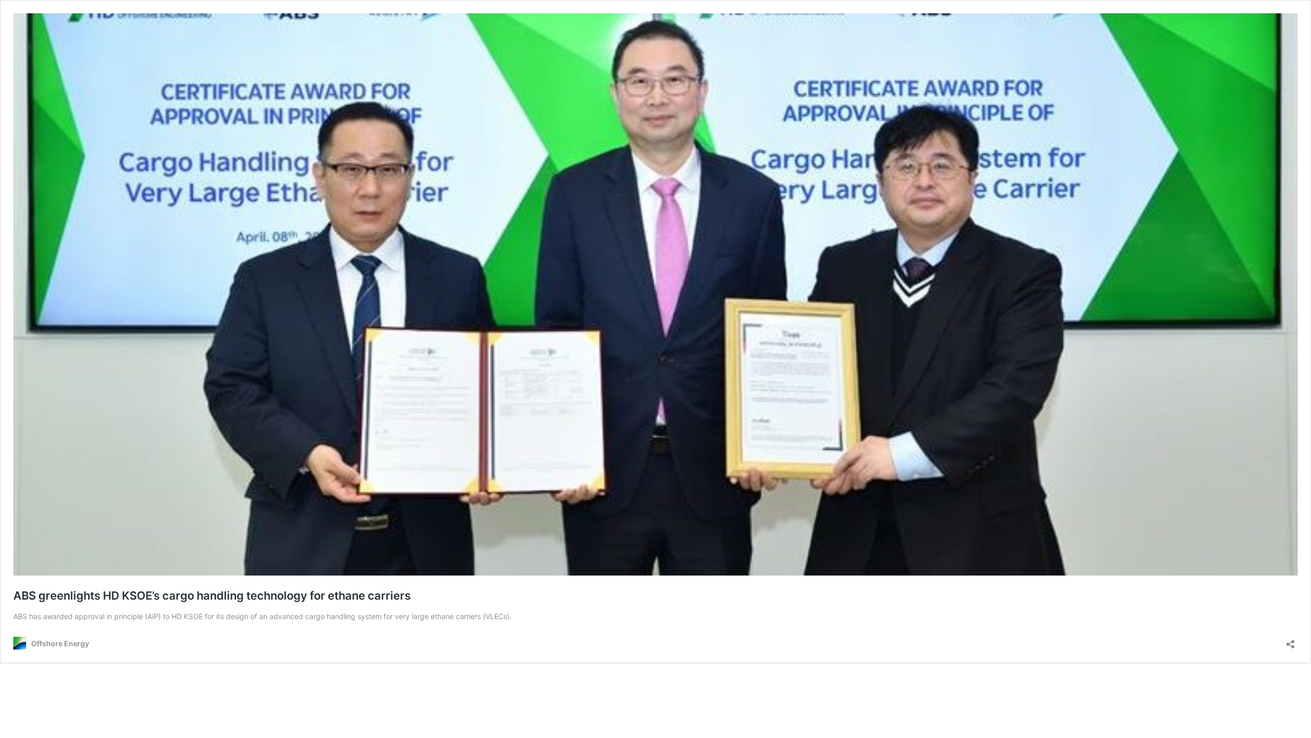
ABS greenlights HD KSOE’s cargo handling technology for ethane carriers (212, 595)
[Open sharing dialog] (1290, 641)
